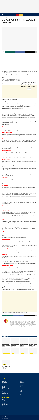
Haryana (3, 386)
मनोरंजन (21, 390)
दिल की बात (21, 385)
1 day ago (4, 346)
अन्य (5, 17)
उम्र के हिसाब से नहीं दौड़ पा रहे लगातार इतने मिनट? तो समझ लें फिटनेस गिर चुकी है (23, 356)
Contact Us (4, 403)
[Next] (30, 89)
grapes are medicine (16, 312)
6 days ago (13, 346)
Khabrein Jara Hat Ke (6, 353)
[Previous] (28, 89)
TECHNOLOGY (4, 392)
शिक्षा (20, 394)
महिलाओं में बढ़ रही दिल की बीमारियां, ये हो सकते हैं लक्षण (28, 86)
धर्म (20, 386)
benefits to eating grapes (8, 312)
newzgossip (12, 319)
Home (3, 17)
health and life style (24, 312)
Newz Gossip (6, 418)
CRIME (3, 383)
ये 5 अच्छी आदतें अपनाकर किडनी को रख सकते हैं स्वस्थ (28, 84)
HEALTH (7, 17)
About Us (3, 400)
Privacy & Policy (5, 404)
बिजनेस (21, 387)
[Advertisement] (19, 6)
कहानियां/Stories (22, 382)
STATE (3, 391)
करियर (21, 381)
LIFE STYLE (22, 353)
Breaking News (4, 382)
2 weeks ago (22, 346)
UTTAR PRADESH (5, 393)
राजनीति (21, 391)
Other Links (4, 405)
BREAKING (4, 381)
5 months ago (5, 368)
